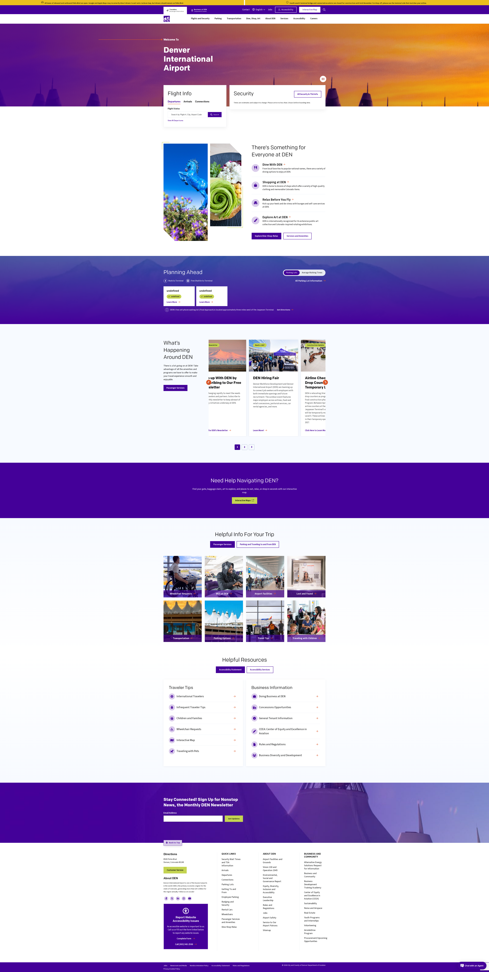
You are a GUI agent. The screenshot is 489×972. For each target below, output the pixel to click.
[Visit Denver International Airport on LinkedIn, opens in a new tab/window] (178, 898)
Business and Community (310, 875)
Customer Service (175, 870)
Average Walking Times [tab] (312, 272)
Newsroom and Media (178, 965)
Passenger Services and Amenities (231, 921)
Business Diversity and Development (280, 755)
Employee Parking (230, 897)
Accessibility (287, 9)
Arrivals (225, 870)
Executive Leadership (268, 899)
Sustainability (310, 903)
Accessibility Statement (230, 669)
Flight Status (174, 108)
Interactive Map (309, 9)
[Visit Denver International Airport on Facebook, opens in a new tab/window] (166, 898)
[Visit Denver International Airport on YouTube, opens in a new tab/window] (190, 898)
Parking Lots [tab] (291, 272)
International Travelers (190, 696)
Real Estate (309, 912)
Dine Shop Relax (229, 927)
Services (284, 19)
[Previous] (208, 382)
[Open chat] (471, 965)
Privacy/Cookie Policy (172, 969)
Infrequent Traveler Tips (190, 707)
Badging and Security (228, 903)
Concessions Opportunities (275, 707)
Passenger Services (175, 387)
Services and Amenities (297, 236)
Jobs (270, 9)
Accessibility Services (260, 669)
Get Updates (234, 818)
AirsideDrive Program (309, 932)
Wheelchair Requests (188, 729)
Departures (227, 875)
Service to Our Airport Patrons (270, 924)
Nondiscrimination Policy (199, 965)
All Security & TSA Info (307, 94)
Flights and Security (200, 19)
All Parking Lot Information (308, 280)
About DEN (270, 19)
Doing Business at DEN (272, 696)
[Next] (325, 382)
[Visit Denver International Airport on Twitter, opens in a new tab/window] (172, 898)
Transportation (234, 19)
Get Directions (283, 309)
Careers (313, 19)
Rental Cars (227, 909)
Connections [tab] (202, 101)
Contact (246, 9)
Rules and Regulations (272, 744)
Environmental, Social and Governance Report (272, 878)
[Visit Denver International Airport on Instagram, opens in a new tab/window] (184, 898)
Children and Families (189, 718)
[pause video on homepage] (323, 79)
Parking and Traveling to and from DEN (258, 544)
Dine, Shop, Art (253, 19)
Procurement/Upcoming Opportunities (315, 939)
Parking (218, 19)
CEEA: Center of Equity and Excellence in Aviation (283, 731)
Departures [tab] (174, 101)
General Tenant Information (276, 718)
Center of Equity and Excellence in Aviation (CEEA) (312, 895)
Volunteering (310, 925)
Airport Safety (269, 917)
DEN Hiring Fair (266, 378)
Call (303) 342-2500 (184, 944)
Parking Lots (228, 884)
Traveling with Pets (187, 751)
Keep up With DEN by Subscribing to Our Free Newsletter (221, 382)
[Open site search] (324, 9)
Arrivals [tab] (188, 101)
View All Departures (175, 120)
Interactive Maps (243, 500)
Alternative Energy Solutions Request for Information (313, 865)
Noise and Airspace (313, 908)
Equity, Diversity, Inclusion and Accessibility (271, 889)
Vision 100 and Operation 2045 (270, 869)
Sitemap (267, 930)
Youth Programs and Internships (312, 919)
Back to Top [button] (174, 842)
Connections (227, 879)
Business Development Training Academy (312, 884)
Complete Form (184, 938)
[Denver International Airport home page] (176, 19)
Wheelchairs (227, 914)
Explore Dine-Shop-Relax (266, 236)
